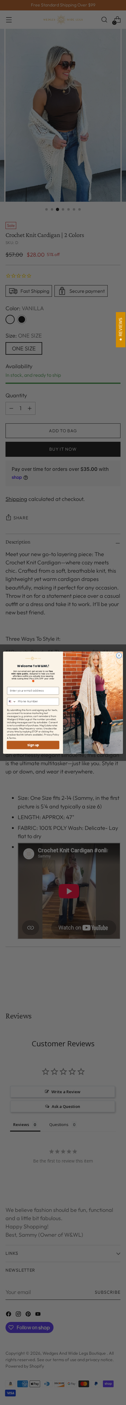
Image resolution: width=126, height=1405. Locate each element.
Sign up (33, 745)
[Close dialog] (119, 655)
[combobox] (11, 701)
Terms (12, 737)
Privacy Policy (51, 734)
